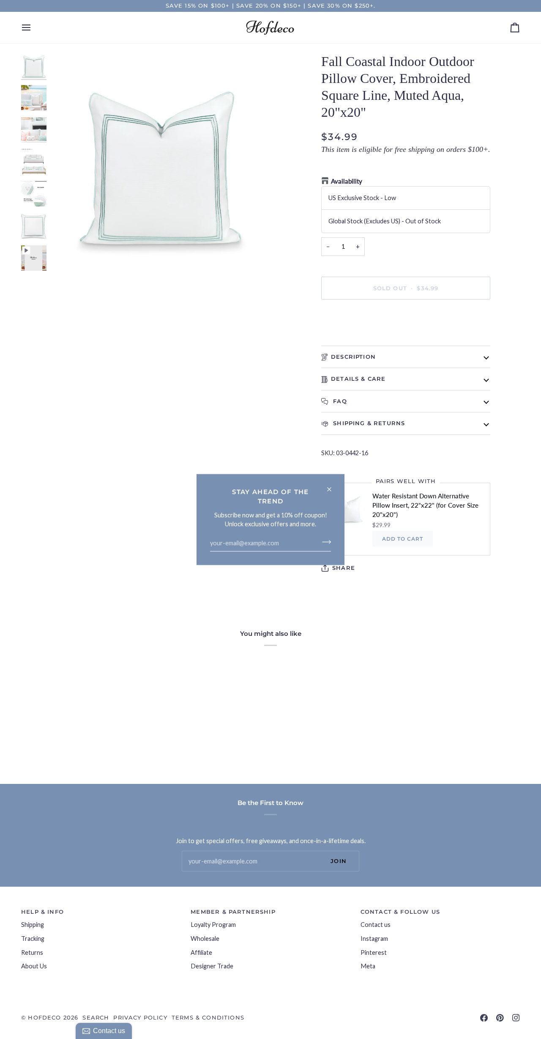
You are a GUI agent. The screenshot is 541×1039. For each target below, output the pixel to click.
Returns (32, 952)
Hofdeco (44, 1017)
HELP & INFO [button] (42, 911)
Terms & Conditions (208, 1017)
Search (95, 1017)
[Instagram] (516, 1018)
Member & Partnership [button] (233, 911)
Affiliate (201, 952)
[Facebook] (484, 1018)
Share (343, 567)
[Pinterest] (500, 1018)
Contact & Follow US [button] (400, 911)
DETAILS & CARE (358, 378)
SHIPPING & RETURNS (368, 423)
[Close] (332, 486)
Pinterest (374, 952)
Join (339, 861)
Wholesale (205, 938)
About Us (34, 966)
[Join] (324, 542)
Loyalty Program (213, 924)
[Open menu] (33, 27)
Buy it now (405, 316)
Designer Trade (212, 966)
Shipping (32, 924)
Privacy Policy (140, 1017)
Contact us (376, 924)
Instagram (374, 938)
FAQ (339, 401)
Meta (368, 966)
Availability (346, 181)
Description (353, 356)
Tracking (32, 938)
